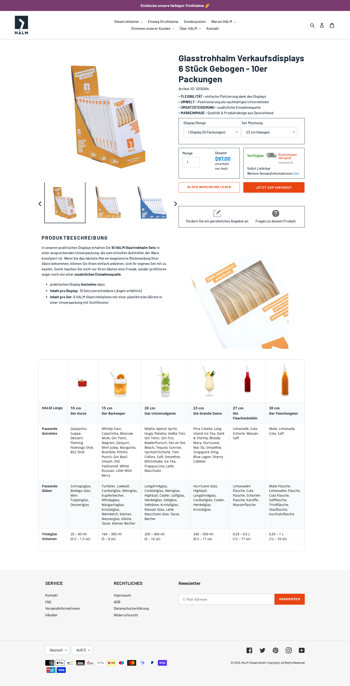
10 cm (75, 408)
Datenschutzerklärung (131, 608)
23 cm (198, 408)
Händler (51, 615)
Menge (187, 153)
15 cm (107, 408)
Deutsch (56, 650)
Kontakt (51, 595)
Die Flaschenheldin (245, 415)
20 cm (150, 408)
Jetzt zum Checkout (274, 187)
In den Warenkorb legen (209, 187)
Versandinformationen (62, 608)
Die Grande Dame (207, 413)
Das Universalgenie (160, 413)
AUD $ (81, 650)
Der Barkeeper (113, 413)
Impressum (122, 595)
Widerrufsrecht (126, 615)
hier (296, 173)
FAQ (48, 602)
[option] (65, 203)
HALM (245, 662)
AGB (117, 602)
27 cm (238, 408)
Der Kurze (78, 413)
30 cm (274, 408)
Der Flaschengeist (283, 413)
